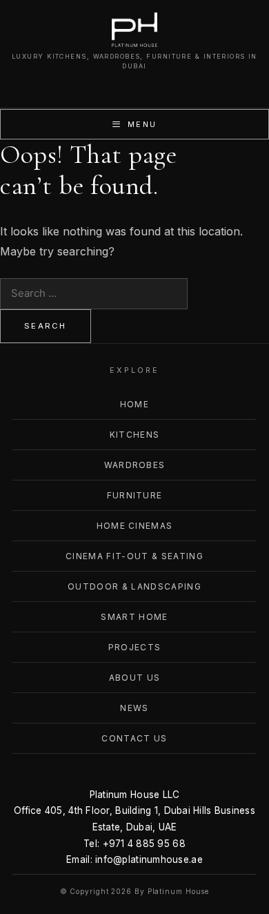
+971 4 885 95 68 (144, 843)
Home (134, 404)
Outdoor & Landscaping (134, 586)
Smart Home (134, 617)
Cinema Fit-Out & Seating (134, 556)
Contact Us (134, 738)
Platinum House (179, 891)
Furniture (135, 495)
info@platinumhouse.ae (149, 859)
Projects (134, 647)
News (134, 708)
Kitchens (135, 434)
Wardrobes (135, 465)
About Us (135, 677)
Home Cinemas (135, 526)
